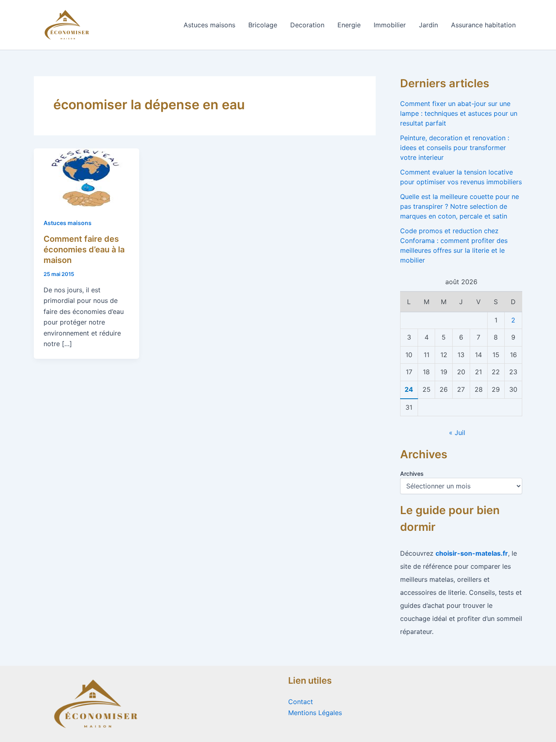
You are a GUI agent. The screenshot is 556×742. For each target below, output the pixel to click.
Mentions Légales (315, 713)
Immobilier (390, 25)
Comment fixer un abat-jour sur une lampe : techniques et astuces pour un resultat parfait (458, 113)
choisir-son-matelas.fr (472, 553)
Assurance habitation (483, 25)
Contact (300, 702)
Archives (412, 473)
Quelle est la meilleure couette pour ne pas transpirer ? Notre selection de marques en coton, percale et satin (459, 206)
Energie (349, 25)
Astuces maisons (209, 25)
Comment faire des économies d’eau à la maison (84, 249)
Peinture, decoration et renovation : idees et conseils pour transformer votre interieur (454, 147)
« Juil (457, 432)
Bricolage (262, 25)
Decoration (307, 25)
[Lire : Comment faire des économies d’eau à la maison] (86, 177)
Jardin (428, 25)
